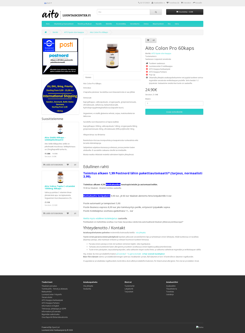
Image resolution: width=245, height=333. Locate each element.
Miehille (109, 24)
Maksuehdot (47, 291)
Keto (48, 24)
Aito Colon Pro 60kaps (99, 32)
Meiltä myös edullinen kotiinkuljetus (100, 218)
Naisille (99, 24)
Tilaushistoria (171, 289)
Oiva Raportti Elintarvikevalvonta (55, 317)
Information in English (50, 306)
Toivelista (170, 291)
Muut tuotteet (158, 24)
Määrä (147, 99)
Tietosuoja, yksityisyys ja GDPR (54, 308)
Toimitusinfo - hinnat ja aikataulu (55, 289)
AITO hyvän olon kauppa (74, 32)
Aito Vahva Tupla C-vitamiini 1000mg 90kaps (60, 187)
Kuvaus (88, 77)
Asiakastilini (171, 286)
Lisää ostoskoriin (174, 111)
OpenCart (56, 327)
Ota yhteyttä (88, 286)
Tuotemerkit (129, 286)
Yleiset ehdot (47, 297)
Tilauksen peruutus (49, 286)
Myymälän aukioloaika (50, 314)
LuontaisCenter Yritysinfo (52, 294)
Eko (169, 24)
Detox (146, 24)
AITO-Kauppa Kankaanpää (52, 300)
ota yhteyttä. (141, 232)
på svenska (120, 254)
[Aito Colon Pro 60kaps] (112, 55)
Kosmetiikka (121, 24)
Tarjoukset (129, 291)
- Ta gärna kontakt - (145, 254)
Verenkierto (135, 24)
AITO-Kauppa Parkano (51, 303)
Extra (177, 24)
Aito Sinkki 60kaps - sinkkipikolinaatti (55, 138)
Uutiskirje (170, 294)
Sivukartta (87, 289)
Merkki (55, 32)
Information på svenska (51, 311)
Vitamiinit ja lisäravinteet (63, 24)
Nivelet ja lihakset (85, 24)
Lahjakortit (129, 289)
